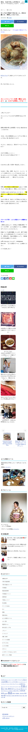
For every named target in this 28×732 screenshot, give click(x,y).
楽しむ (18, 690)
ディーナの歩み (6, 606)
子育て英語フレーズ (7, 584)
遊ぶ (24, 695)
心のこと (4, 648)
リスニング (11, 686)
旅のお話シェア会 (6, 627)
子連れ (6, 688)
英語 (10, 693)
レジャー (16, 686)
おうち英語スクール (7, 618)
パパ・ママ (5, 686)
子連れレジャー (6, 600)
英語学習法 (22, 693)
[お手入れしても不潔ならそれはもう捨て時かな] (8, 296)
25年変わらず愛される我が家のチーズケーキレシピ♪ (8, 330)
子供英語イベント (6, 593)
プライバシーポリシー (8, 716)
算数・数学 (5, 636)
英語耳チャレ (5, 624)
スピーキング (13, 684)
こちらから (8, 467)
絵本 (2, 693)
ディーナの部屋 (6, 639)
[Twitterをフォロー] (2, 278)
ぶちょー (4, 630)
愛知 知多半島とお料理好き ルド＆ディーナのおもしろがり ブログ (13, 2)
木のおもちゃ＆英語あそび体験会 (10, 690)
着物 (3, 612)
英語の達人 (5, 615)
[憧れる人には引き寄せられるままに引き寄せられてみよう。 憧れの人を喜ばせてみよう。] (8, 365)
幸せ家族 (10, 17)
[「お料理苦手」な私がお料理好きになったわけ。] (8, 411)
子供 (23, 686)
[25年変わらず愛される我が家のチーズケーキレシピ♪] (8, 319)
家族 (9, 689)
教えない (23, 688)
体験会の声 (5, 578)
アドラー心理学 (14, 679)
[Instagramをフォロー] (7, 278)
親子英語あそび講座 (10, 695)
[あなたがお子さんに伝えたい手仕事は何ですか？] (8, 388)
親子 (5, 695)
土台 (19, 686)
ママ (8, 686)
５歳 (4, 697)
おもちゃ (6, 679)
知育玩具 (4, 596)
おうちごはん (5, 642)
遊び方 (21, 695)
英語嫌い (18, 693)
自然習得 (6, 693)
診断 (15, 695)
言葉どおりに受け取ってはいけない (16, 551)
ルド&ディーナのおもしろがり (9, 652)
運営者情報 (5, 714)
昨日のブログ (4, 75)
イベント (19, 679)
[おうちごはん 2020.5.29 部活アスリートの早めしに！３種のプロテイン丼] (8, 342)
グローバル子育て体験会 (13, 681)
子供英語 (4, 587)
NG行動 (2, 679)
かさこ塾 (4, 621)
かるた (10, 679)
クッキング (5, 633)
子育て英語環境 (6, 581)
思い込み (19, 688)
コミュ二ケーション (22, 681)
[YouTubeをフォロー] (10, 278)
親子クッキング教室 (7, 655)
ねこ (3, 609)
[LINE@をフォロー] (13, 278)
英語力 (13, 693)
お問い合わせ (5, 718)
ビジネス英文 (5, 645)
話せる (18, 695)
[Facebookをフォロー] (5, 278)
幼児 (12, 688)
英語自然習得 (5, 590)
